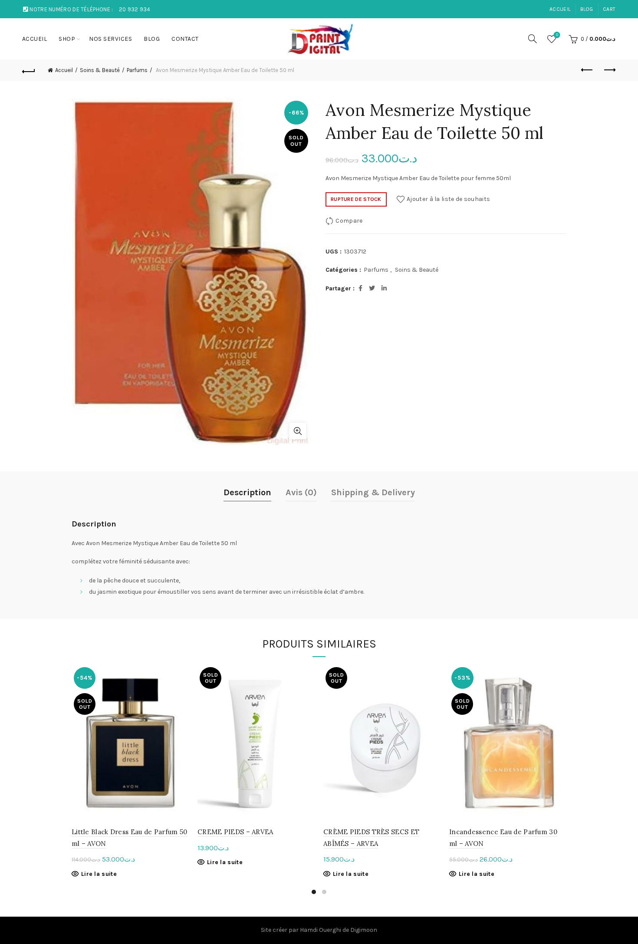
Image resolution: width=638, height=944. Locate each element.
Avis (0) (301, 492)
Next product (609, 70)
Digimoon (363, 930)
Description (247, 492)
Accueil (64, 70)
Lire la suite (99, 874)
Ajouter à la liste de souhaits (448, 199)
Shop (67, 39)
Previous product (587, 70)
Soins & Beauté (100, 70)
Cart (609, 9)
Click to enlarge (297, 431)
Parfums (137, 70)
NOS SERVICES (110, 39)
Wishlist (557, 35)
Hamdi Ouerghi (320, 930)
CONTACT (185, 39)
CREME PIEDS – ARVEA (235, 832)
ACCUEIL (559, 9)
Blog (586, 9)
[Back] (29, 70)
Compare (348, 220)
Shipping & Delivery (373, 492)
